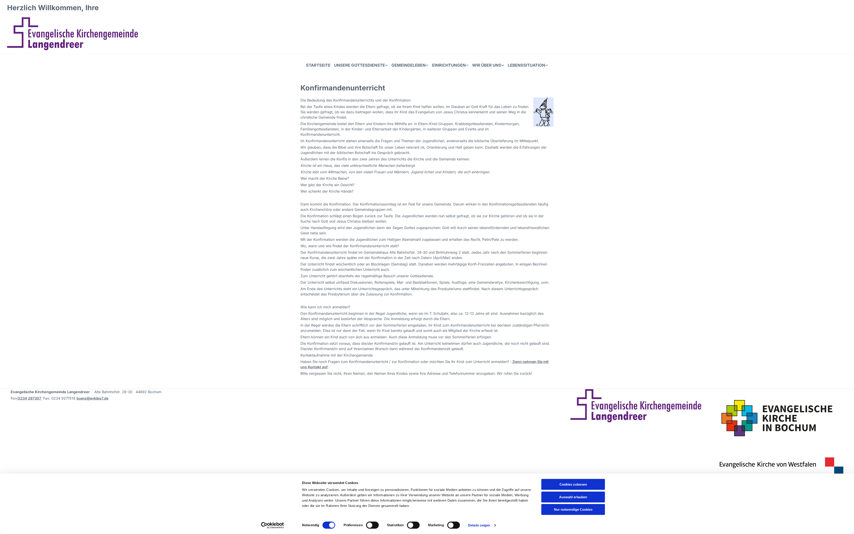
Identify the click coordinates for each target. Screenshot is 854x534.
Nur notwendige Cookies (573, 509)
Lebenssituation (526, 65)
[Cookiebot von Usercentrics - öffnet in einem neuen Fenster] (272, 525)
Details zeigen (479, 525)
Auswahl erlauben (573, 497)
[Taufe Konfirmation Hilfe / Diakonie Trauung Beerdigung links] (547, 65)
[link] (361, 65)
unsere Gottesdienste (359, 65)
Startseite (318, 65)
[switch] (372, 525)
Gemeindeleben (408, 65)
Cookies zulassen (573, 484)
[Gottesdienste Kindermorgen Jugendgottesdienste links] (387, 65)
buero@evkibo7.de (92, 398)
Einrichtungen (449, 65)
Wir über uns (486, 65)
